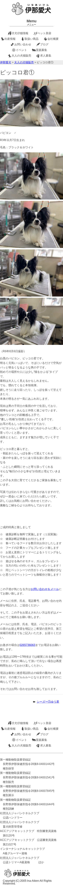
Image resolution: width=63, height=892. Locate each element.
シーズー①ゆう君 (48, 701)
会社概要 (53, 38)
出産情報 (10, 38)
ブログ (44, 44)
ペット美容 (44, 33)
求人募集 (45, 55)
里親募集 (41, 50)
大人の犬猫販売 (21, 55)
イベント (21, 50)
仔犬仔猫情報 (20, 33)
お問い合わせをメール (45, 589)
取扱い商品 (31, 38)
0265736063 (27, 644)
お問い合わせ (22, 44)
